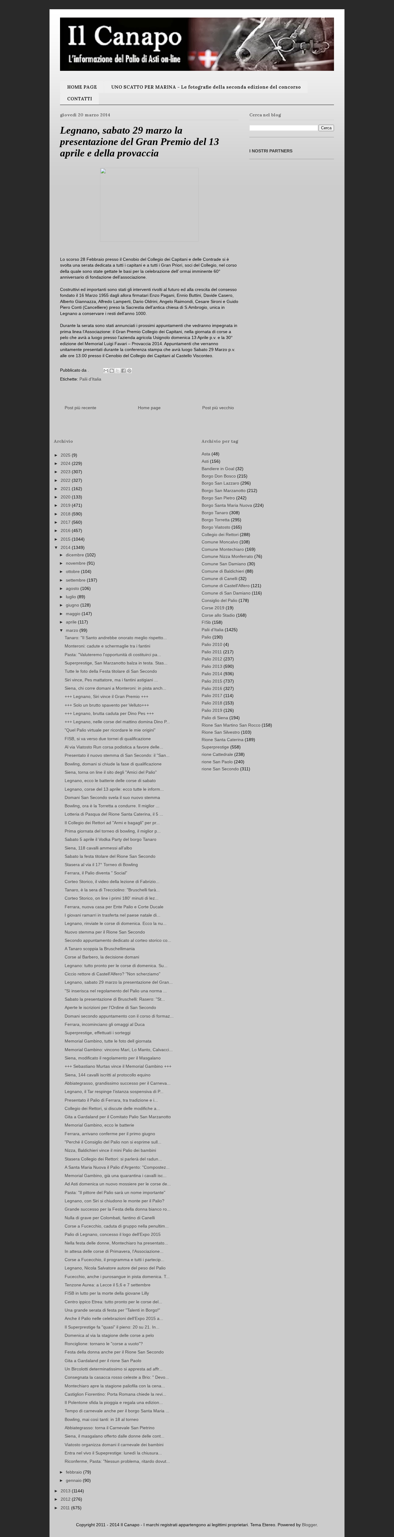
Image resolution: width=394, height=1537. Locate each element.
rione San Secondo (220, 768)
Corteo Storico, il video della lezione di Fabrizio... (112, 881)
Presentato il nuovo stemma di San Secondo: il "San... (117, 755)
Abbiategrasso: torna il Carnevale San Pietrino (110, 1427)
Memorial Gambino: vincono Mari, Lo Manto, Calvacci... (119, 1049)
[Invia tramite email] (106, 371)
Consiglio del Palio (219, 600)
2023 (66, 471)
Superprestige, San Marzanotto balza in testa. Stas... (116, 662)
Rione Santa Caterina (222, 739)
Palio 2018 (212, 702)
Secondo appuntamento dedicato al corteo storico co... (118, 940)
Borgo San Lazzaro (220, 483)
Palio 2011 (212, 651)
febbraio (74, 1472)
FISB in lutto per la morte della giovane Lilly (107, 1293)
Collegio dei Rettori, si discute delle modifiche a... (112, 1108)
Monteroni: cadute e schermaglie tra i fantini (107, 645)
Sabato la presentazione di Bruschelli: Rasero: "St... (115, 999)
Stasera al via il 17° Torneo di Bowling (101, 864)
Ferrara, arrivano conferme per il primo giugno (110, 1133)
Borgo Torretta (216, 519)
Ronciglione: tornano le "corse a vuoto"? (104, 1343)
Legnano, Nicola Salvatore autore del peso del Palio (115, 1267)
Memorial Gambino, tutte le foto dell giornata (108, 1041)
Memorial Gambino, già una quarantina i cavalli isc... (116, 1175)
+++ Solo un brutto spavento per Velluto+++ (107, 705)
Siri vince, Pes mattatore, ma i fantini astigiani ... (111, 679)
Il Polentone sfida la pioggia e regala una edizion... (114, 1402)
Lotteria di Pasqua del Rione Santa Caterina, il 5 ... (114, 814)
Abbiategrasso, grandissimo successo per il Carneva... (118, 1083)
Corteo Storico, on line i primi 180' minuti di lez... (112, 898)
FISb (206, 622)
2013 (66, 1490)
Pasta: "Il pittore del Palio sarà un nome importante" (115, 1192)
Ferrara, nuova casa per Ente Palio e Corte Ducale (114, 906)
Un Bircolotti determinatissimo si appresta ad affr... (114, 1368)
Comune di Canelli (219, 578)
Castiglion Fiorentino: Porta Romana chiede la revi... (115, 1394)
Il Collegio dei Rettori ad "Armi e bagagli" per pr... (112, 822)
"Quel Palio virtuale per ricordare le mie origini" (110, 730)
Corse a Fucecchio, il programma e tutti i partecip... (114, 1259)
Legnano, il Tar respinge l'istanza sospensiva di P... (114, 1091)
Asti (205, 461)
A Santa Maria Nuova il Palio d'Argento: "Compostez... (117, 1167)
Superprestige (215, 746)
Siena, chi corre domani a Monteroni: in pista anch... (115, 688)
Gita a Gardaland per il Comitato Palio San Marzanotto (118, 1116)
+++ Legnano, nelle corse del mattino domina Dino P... (117, 721)
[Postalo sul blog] (112, 371)
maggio (74, 613)
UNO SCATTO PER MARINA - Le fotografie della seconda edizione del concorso (206, 87)
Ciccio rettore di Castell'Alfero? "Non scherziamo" (112, 973)
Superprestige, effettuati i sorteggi (98, 1032)
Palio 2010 (212, 644)
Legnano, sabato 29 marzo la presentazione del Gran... (119, 982)
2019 (66, 505)
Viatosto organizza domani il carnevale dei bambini (114, 1444)
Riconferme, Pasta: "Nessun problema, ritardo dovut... (117, 1461)
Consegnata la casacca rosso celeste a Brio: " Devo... (117, 1377)
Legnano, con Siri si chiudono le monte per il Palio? (114, 1200)
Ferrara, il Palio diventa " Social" (96, 872)
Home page (149, 407)
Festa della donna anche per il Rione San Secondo (114, 1351)
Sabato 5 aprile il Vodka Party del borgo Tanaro (110, 839)
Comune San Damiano (224, 563)
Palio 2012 (212, 658)
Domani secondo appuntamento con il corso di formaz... (119, 1016)
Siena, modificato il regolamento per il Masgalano (113, 1057)
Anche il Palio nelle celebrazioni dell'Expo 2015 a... (114, 1318)
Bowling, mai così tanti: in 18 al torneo (102, 1419)
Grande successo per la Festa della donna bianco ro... (118, 1209)
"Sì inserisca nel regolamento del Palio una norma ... (116, 990)
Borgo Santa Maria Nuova (227, 505)
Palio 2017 (212, 695)
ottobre (73, 571)
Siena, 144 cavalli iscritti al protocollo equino (108, 1074)
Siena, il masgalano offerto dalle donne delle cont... (114, 1436)
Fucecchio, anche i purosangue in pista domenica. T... (117, 1276)
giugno (73, 605)
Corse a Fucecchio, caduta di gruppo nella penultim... (117, 1226)
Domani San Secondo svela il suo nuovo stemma (112, 797)
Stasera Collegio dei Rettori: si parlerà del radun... (113, 1158)
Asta (206, 453)
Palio (206, 637)
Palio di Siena (215, 717)
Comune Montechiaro (223, 549)
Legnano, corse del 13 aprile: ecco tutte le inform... (114, 789)
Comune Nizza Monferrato (227, 556)
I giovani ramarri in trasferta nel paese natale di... (112, 915)
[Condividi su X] (118, 371)
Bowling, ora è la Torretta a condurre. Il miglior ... (112, 805)
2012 (66, 1499)
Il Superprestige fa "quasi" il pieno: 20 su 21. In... (112, 1327)
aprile (72, 621)
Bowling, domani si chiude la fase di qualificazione (113, 763)
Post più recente (80, 407)
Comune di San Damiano (226, 593)
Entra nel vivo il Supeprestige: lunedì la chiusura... (113, 1452)
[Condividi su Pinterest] (129, 371)
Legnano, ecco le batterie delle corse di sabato (110, 780)
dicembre (75, 554)
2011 (66, 1507)
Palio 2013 (212, 666)
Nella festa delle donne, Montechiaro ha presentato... (116, 1242)
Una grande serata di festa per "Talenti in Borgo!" (112, 1310)
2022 (66, 480)
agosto (73, 588)
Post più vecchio (218, 407)
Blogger (309, 1524)
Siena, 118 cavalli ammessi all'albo (98, 847)
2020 (66, 496)
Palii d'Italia (90, 379)
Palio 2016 (212, 688)
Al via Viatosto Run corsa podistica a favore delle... (114, 746)
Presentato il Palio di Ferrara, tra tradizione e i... (111, 1100)
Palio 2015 (212, 681)
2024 (66, 463)
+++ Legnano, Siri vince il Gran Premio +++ (106, 696)
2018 (66, 513)
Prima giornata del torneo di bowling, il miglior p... (113, 831)
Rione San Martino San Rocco (231, 725)
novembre (76, 563)
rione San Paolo (217, 761)
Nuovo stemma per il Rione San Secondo (105, 932)
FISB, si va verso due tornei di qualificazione (108, 738)
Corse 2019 (213, 607)
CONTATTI (79, 99)
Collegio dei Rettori (220, 534)
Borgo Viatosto (216, 527)
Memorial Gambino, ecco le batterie (99, 1125)
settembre (76, 580)
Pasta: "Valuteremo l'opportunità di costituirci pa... (113, 654)
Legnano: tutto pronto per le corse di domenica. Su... (116, 965)
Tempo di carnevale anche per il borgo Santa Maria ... (117, 1410)
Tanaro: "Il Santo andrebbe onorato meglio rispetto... (116, 637)
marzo (72, 630)
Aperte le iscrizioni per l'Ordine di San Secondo (110, 1007)
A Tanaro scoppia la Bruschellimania (100, 948)
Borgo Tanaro (215, 512)
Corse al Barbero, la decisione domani (102, 956)
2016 (66, 530)
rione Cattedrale (217, 754)
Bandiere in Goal (218, 468)
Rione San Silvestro (221, 732)
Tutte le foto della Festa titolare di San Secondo (111, 671)
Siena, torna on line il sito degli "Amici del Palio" (111, 772)
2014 (66, 547)
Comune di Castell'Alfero (226, 585)
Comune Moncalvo (220, 541)
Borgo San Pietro (218, 497)
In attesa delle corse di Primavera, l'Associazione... (114, 1251)
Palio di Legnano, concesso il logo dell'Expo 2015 (113, 1234)
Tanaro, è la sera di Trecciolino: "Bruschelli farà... (112, 889)
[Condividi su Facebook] (123, 371)
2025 (66, 455)
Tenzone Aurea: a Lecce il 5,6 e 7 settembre (108, 1284)
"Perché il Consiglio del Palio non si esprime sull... (113, 1142)
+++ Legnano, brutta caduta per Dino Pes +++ (109, 713)
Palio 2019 (212, 710)
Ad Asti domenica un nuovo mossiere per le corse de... (118, 1183)
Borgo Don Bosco (219, 476)
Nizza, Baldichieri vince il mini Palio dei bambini (110, 1150)
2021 (66, 488)
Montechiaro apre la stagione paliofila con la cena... (115, 1385)
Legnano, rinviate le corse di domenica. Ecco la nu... (116, 923)
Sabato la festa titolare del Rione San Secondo (110, 856)
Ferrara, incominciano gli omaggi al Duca (105, 1024)
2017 (66, 522)
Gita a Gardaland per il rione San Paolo (103, 1360)
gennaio (74, 1480)
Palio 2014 (212, 673)
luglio (71, 596)
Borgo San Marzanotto (224, 490)
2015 (66, 539)
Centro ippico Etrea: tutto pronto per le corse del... (113, 1301)
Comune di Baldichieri (223, 571)
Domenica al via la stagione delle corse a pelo (109, 1335)
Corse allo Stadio (218, 615)
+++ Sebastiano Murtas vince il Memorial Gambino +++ (118, 1066)
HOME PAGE (82, 87)
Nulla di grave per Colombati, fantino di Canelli (110, 1217)
